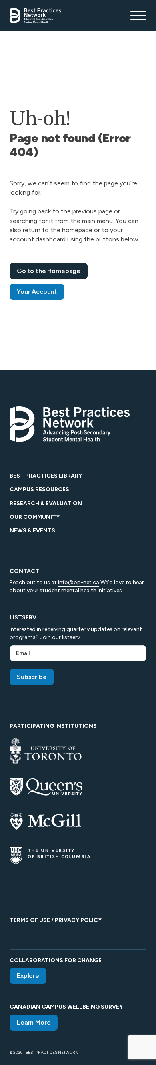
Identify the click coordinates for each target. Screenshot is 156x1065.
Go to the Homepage (48, 271)
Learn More (33, 1022)
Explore (28, 975)
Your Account (37, 291)
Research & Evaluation (46, 503)
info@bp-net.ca (78, 582)
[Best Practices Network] (35, 15)
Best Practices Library (46, 475)
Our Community (35, 517)
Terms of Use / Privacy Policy (56, 920)
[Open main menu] (138, 15)
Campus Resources (39, 489)
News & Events (32, 530)
